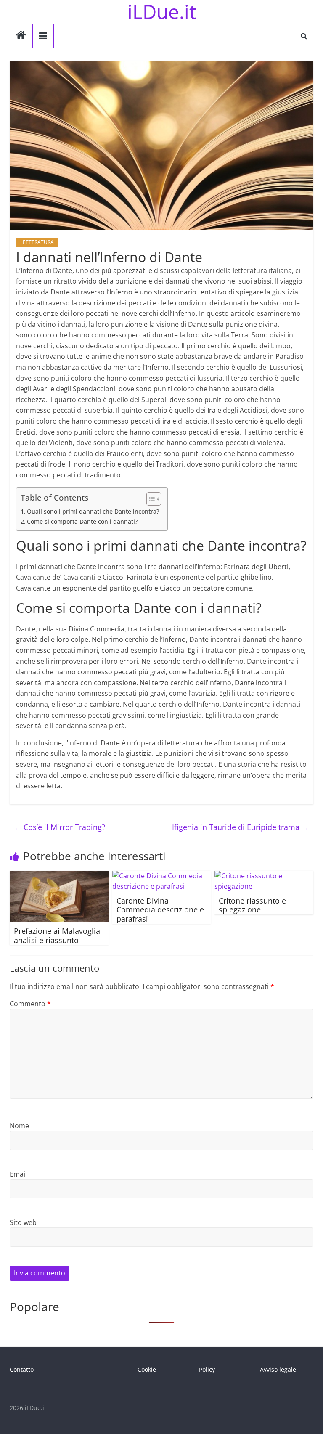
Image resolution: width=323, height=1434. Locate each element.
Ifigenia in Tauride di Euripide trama (240, 827)
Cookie (147, 1369)
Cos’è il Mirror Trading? (59, 827)
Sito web (23, 1222)
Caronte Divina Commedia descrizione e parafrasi (160, 910)
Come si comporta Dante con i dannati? (82, 521)
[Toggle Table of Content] (149, 499)
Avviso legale (278, 1369)
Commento (30, 1003)
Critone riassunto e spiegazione (252, 905)
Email (18, 1174)
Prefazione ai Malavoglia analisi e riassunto (57, 935)
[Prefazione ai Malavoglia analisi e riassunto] (59, 875)
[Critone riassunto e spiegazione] (263, 875)
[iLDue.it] (21, 35)
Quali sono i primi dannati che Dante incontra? (93, 511)
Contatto (22, 1369)
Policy (207, 1369)
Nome (19, 1125)
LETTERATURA (37, 242)
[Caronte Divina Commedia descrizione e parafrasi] (161, 875)
